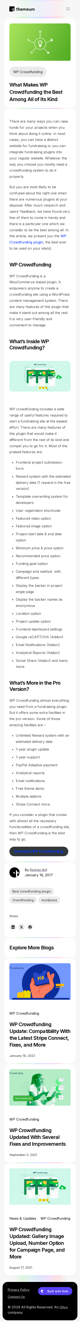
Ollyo (64, 1307)
